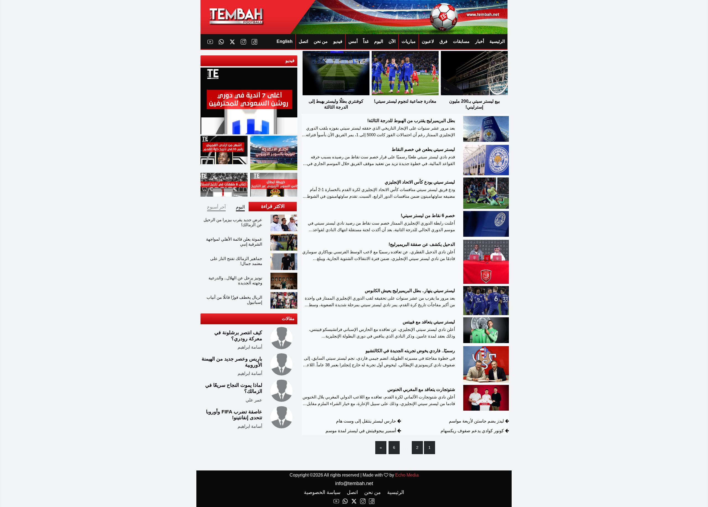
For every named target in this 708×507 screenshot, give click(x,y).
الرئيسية (497, 41)
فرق (443, 41)
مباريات (409, 41)
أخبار (479, 41)
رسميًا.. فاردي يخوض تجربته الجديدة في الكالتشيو (410, 350)
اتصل (303, 41)
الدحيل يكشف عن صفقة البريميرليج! (422, 244)
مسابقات (461, 41)
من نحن (321, 41)
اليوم (378, 41)
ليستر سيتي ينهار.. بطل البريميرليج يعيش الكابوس (410, 290)
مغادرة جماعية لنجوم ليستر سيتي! (405, 101)
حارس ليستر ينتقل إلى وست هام (366, 421)
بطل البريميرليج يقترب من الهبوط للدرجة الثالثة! (411, 120)
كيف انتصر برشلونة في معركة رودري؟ (238, 335)
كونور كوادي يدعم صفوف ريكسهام (472, 430)
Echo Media (407, 475)
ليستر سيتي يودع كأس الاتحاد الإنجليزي (420, 182)
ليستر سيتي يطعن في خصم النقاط (423, 149)
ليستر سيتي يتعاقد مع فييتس (429, 322)
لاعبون (428, 41)
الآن (392, 41)
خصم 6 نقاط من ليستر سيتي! (428, 215)
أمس (353, 41)
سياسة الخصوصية (322, 492)
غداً (366, 41)
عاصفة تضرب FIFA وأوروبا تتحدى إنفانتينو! (234, 415)
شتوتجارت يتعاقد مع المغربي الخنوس (421, 389)
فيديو (337, 41)
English (285, 41)
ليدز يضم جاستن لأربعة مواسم (476, 421)
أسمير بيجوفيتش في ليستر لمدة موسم (361, 430)
